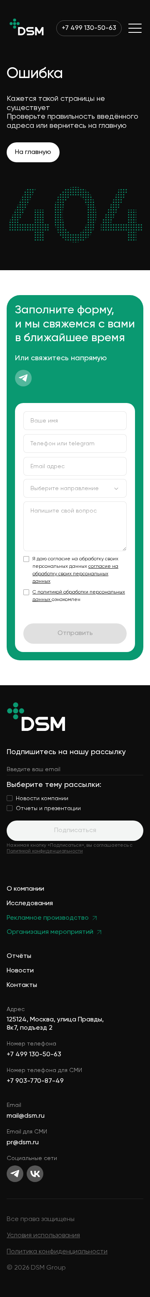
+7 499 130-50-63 (89, 28)
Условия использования (43, 1235)
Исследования (30, 903)
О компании (25, 889)
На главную (33, 152)
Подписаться (75, 830)
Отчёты (19, 956)
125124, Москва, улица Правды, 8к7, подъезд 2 (55, 1023)
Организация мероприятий (50, 932)
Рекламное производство (48, 918)
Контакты (22, 985)
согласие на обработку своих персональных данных (75, 574)
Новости (20, 971)
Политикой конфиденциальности (45, 851)
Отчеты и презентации (48, 808)
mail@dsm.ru (26, 1116)
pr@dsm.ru (23, 1142)
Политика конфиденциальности (57, 1251)
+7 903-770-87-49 (35, 1081)
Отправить (75, 633)
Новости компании (42, 798)
